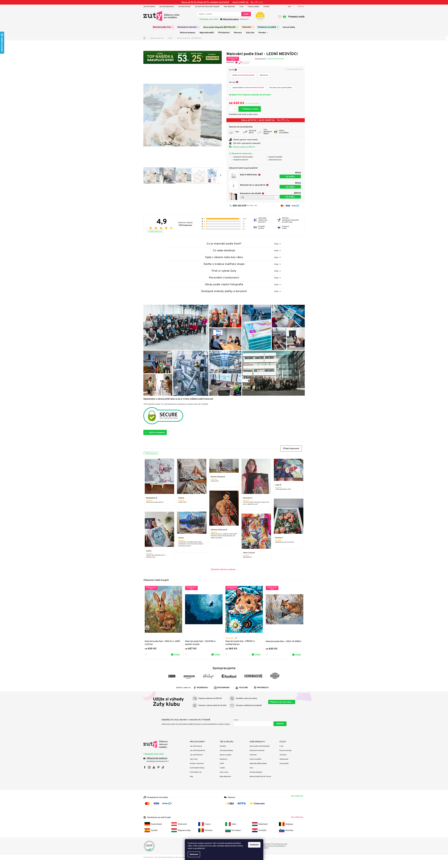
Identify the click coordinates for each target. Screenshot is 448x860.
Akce (251, 768)
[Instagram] (149, 767)
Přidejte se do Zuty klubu (281, 702)
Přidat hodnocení (155, 231)
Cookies (222, 768)
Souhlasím (254, 845)
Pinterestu (263, 688)
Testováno (282, 755)
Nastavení (194, 854)
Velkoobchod (283, 759)
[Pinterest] (158, 767)
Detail (177, 654)
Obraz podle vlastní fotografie (260, 746)
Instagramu (223, 688)
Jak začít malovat (149, 6)
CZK (289, 6)
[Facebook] (144, 767)
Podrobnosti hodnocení (275, 59)
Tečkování (253, 755)
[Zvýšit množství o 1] (237, 107)
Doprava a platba (253, 6)
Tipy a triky (193, 759)
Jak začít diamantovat (166, 6)
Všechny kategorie (256, 772)
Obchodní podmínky (226, 750)
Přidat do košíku (249, 109)
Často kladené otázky (197, 768)
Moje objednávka (229, 6)
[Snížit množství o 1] (237, 110)
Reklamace (223, 759)
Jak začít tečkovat (184, 6)
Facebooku (202, 688)
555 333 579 (239, 205)
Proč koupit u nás (195, 772)
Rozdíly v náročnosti (197, 763)
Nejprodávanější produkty (258, 763)
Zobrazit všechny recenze (223, 569)
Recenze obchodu (285, 750)
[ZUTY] (158, 744)
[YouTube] (153, 767)
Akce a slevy (224, 772)
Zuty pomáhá (283, 763)
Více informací (297, 796)
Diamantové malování (257, 750)
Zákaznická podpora (231, 19)
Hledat (246, 14)
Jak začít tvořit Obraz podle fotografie (207, 6)
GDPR (222, 763)
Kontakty (266, 6)
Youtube (243, 688)
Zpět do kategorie (157, 432)
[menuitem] (163, 27)
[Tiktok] (163, 767)
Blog (191, 776)
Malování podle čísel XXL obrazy (260, 776)
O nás (241, 6)
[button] (291, 448)
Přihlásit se (279, 723)
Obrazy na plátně (255, 759)
